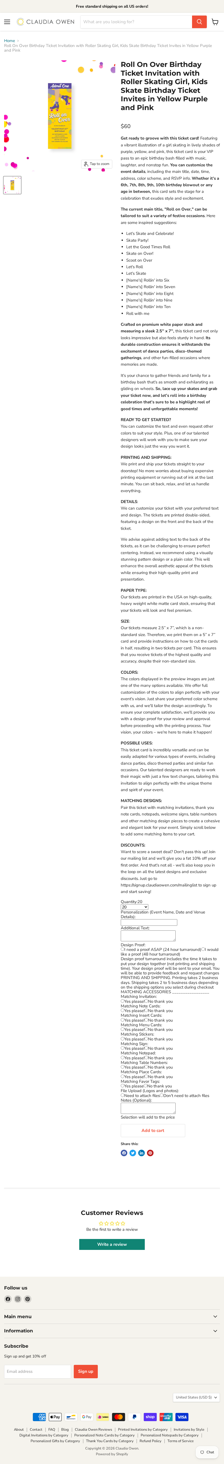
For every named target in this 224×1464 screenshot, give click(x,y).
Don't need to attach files (186, 1095)
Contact (36, 1429)
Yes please (134, 1086)
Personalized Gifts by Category (55, 1441)
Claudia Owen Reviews (93, 1429)
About (19, 1429)
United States (194, 1397)
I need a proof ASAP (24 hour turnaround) (162, 949)
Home (9, 41)
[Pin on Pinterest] (150, 1153)
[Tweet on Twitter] (132, 1153)
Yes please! (134, 1001)
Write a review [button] (112, 1244)
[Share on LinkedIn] (141, 1153)
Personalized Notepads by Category (170, 1435)
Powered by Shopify (112, 1454)
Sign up (85, 1371)
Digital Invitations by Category (43, 1435)
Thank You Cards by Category (110, 1441)
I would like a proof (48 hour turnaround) (170, 952)
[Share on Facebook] (124, 1153)
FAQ (51, 1429)
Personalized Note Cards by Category (104, 1435)
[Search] (199, 22)
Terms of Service (180, 1441)
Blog (65, 1429)
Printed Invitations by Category (143, 1429)
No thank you (160, 1001)
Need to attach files (142, 1095)
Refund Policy (150, 1441)
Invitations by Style (189, 1429)
